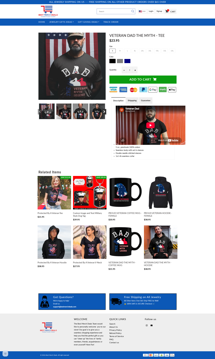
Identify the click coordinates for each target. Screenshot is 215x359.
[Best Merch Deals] (54, 11)
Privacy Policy (115, 330)
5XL (164, 51)
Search (112, 324)
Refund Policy (115, 333)
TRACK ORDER (110, 22)
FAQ (111, 339)
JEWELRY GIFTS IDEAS (60, 22)
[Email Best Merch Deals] (151, 325)
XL (135, 51)
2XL (142, 51)
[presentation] (40, 111)
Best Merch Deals (51, 355)
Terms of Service (116, 336)
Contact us (114, 343)
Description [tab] (118, 101)
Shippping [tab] (132, 101)
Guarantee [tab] (145, 101)
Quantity (112, 70)
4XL (157, 51)
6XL (172, 51)
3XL (149, 51)
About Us (113, 327)
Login (151, 11)
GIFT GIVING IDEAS (88, 22)
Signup (159, 11)
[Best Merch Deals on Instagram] (147, 325)
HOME (41, 22)
